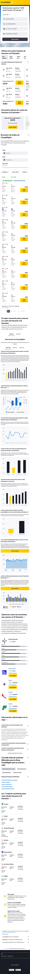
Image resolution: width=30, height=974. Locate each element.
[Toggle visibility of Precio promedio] (20, 412)
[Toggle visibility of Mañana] (6, 606)
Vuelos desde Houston (7, 786)
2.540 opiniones (12, 696)
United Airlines (12, 668)
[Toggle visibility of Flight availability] (10, 412)
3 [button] (14, 311)
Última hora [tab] (18, 57)
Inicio (6, 948)
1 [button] (8, 311)
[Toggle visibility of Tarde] (19, 606)
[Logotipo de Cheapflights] (6, 2)
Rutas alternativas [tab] (21, 769)
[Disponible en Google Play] (11, 970)
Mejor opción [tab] (11, 57)
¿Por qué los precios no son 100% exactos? (13, 942)
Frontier (10, 703)
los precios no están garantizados (8, 932)
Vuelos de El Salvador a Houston (9, 780)
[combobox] (6, 14)
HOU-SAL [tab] (18, 334)
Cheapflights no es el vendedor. (10, 936)
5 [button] (21, 311)
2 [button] (11, 311)
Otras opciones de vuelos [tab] (8, 769)
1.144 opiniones (12, 685)
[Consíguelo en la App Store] (18, 970)
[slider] (28, 167)
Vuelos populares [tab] (6, 772)
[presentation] (22, 10)
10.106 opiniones (12, 673)
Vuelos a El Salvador (7, 784)
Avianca (10, 692)
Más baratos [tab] (4, 57)
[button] (15, 19)
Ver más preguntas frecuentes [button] (15, 753)
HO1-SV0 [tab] (8, 347)
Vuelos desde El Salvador (8, 788)
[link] (12, 127)
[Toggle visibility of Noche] (6, 607)
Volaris (10, 680)
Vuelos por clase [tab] (17, 772)
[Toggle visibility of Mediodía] (13, 606)
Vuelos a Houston (6, 782)
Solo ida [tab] (25, 57)
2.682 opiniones (12, 708)
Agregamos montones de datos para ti (12, 939)
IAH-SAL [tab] (11, 334)
